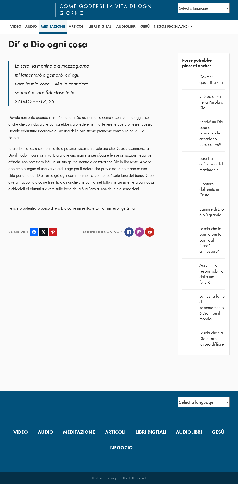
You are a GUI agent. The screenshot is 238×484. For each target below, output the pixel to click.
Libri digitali (100, 26)
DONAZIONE (181, 26)
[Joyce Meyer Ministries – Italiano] (29, 10)
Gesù (145, 26)
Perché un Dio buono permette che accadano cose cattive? (211, 133)
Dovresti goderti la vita (211, 79)
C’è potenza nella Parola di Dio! (211, 101)
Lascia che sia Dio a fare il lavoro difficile (211, 338)
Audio (31, 26)
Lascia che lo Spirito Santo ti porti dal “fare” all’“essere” (211, 240)
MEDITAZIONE (53, 26)
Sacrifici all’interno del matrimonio (211, 163)
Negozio (162, 26)
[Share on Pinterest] (53, 232)
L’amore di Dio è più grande (211, 212)
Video (15, 26)
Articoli (77, 26)
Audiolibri (126, 26)
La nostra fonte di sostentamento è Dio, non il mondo (212, 307)
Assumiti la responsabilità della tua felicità (211, 273)
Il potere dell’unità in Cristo (209, 189)
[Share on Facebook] (34, 232)
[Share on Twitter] (43, 232)
